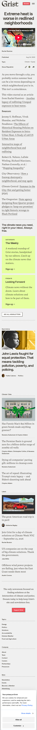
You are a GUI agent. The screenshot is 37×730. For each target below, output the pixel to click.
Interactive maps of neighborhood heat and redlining (14, 148)
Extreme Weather (7, 636)
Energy (4, 624)
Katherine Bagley (11, 525)
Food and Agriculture (9, 639)
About (4, 652)
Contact (4, 658)
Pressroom (5, 667)
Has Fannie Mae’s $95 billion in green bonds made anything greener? (18, 426)
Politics (20, 376)
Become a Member (8, 686)
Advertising (6, 688)
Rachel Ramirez (7, 51)
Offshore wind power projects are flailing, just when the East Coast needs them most (17, 568)
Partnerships (6, 664)
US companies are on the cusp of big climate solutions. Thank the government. (18, 552)
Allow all (18, 720)
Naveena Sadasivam (9, 435)
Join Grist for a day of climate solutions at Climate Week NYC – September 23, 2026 (18, 535)
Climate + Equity (30, 62)
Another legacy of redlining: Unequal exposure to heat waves (18, 102)
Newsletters (6, 680)
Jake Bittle (5, 559)
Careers (4, 661)
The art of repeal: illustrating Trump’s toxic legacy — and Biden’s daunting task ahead (17, 476)
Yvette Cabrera (11, 376)
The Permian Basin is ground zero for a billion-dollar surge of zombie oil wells (18, 444)
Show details (26, 713)
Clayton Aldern (22, 435)
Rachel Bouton (7, 542)
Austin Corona (7, 575)
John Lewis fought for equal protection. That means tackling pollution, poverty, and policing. (18, 361)
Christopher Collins (19, 451)
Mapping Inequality (13, 168)
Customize (17, 726)
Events (4, 683)
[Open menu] (33, 3)
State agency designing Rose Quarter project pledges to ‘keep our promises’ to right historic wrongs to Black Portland (18, 206)
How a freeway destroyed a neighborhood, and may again (17, 177)
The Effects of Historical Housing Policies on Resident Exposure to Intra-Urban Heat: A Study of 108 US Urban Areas (18, 131)
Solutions (5, 630)
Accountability (7, 633)
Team (3, 655)
